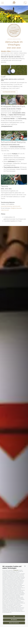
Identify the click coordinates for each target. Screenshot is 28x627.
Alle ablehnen (14, 619)
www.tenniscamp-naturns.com (10, 206)
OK (14, 616)
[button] (25, 566)
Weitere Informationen (14, 622)
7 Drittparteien (15, 570)
